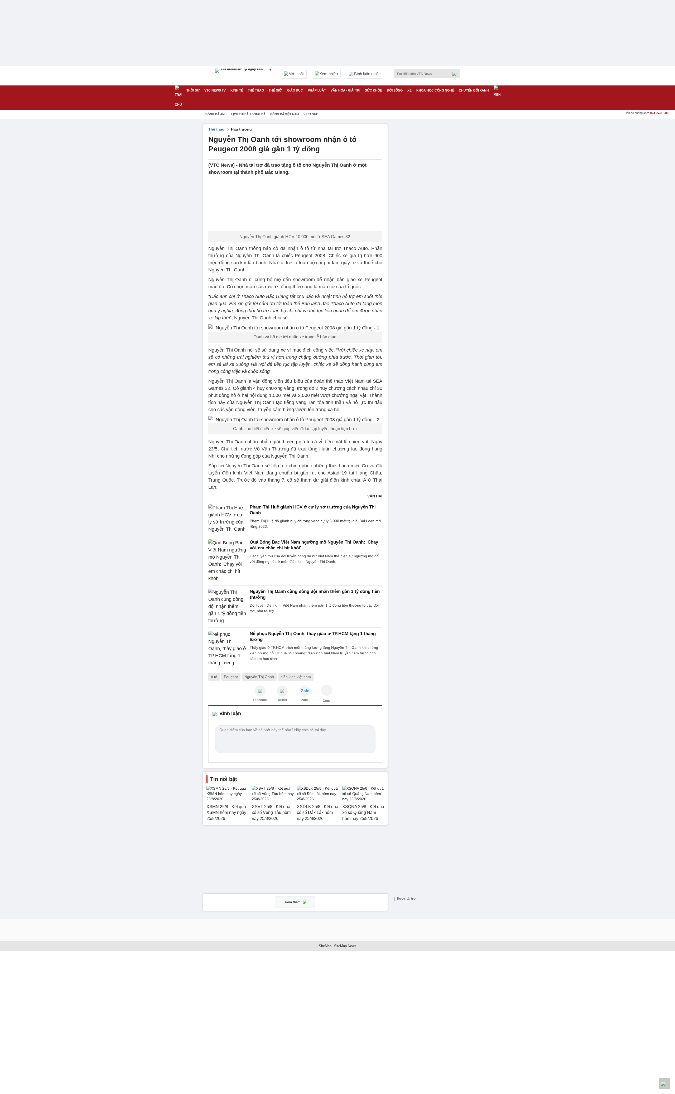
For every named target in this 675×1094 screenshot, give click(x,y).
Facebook (260, 700)
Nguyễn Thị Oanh (259, 677)
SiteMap (325, 946)
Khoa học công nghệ (435, 90)
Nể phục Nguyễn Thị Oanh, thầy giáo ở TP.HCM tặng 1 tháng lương (313, 636)
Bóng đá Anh (215, 114)
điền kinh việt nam (296, 677)
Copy (327, 701)
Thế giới (275, 90)
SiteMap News (345, 946)
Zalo (304, 700)
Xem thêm (293, 902)
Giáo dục (295, 90)
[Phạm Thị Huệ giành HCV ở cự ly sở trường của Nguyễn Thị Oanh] (227, 518)
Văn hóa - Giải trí (345, 90)
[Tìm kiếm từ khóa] (456, 74)
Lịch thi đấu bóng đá (248, 114)
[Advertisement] (432, 203)
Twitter (282, 700)
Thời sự (193, 90)
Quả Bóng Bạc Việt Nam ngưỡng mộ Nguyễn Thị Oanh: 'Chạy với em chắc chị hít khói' (314, 545)
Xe (409, 90)
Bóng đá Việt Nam (284, 114)
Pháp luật (317, 90)
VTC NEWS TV (215, 90)
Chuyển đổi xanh (474, 90)
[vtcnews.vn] (260, 691)
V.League (310, 114)
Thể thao (256, 90)
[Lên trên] (664, 1083)
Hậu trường (241, 129)
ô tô (214, 677)
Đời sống (395, 90)
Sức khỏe (373, 90)
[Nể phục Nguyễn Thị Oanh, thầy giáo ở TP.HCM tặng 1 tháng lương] (227, 648)
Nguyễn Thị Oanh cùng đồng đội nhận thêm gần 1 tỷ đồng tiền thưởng (315, 594)
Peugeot (231, 677)
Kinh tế (236, 90)
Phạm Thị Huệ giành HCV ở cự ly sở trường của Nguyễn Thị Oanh (313, 510)
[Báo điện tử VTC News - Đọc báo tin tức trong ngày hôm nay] (244, 75)
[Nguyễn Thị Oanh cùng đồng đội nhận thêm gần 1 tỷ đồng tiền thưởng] (227, 606)
